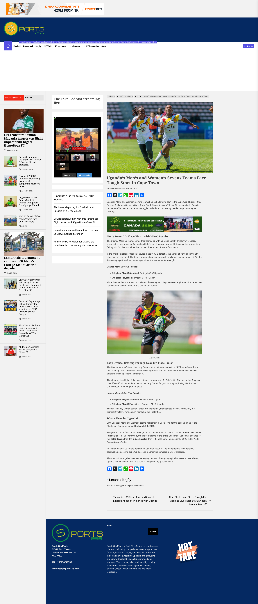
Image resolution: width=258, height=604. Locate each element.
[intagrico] (154, 224)
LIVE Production (92, 46)
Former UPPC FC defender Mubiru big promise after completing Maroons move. (29, 181)
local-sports (13, 97)
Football (17, 45)
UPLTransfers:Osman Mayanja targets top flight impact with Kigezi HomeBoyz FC (23, 140)
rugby (28, 97)
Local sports (76, 45)
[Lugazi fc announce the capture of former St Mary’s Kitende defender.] (10, 161)
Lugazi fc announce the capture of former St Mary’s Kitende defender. (30, 161)
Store (103, 46)
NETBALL (48, 46)
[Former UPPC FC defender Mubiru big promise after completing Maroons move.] (10, 180)
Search (110, 525)
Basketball (28, 45)
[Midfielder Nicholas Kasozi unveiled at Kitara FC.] (10, 351)
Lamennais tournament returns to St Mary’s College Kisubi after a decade (22, 263)
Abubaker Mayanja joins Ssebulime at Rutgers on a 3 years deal (74, 209)
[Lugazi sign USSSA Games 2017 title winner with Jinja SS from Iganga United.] (10, 201)
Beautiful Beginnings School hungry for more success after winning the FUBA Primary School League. (29, 308)
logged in (122, 485)
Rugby (38, 46)
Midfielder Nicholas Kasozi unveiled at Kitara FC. (29, 349)
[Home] (8, 46)
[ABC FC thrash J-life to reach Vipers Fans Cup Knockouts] (10, 220)
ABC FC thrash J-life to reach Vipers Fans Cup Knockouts (30, 219)
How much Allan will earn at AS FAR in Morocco (74, 197)
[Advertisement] (129, 70)
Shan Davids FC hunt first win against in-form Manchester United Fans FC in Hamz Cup (29, 330)
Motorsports (60, 46)
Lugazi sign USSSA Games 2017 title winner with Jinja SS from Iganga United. (29, 201)
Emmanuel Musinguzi (115, 188)
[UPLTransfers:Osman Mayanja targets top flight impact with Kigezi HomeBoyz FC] (24, 121)
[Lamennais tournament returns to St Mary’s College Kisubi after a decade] (24, 244)
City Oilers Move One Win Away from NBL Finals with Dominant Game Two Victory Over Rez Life (30, 285)
